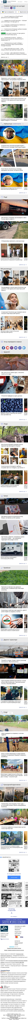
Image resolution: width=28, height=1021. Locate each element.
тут (4, 959)
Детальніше (3, 936)
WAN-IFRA (22, 962)
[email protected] (14, 1017)
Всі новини (20, 1)
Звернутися (17, 929)
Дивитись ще (5, 57)
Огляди (16, 944)
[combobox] (17, 124)
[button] (2, 2)
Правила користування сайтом (14, 948)
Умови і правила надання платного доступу (14, 950)
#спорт (10, 713)
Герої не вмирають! (9, 12)
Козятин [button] (9, 2)
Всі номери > (14, 916)
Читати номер (14, 877)
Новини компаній (19, 942)
